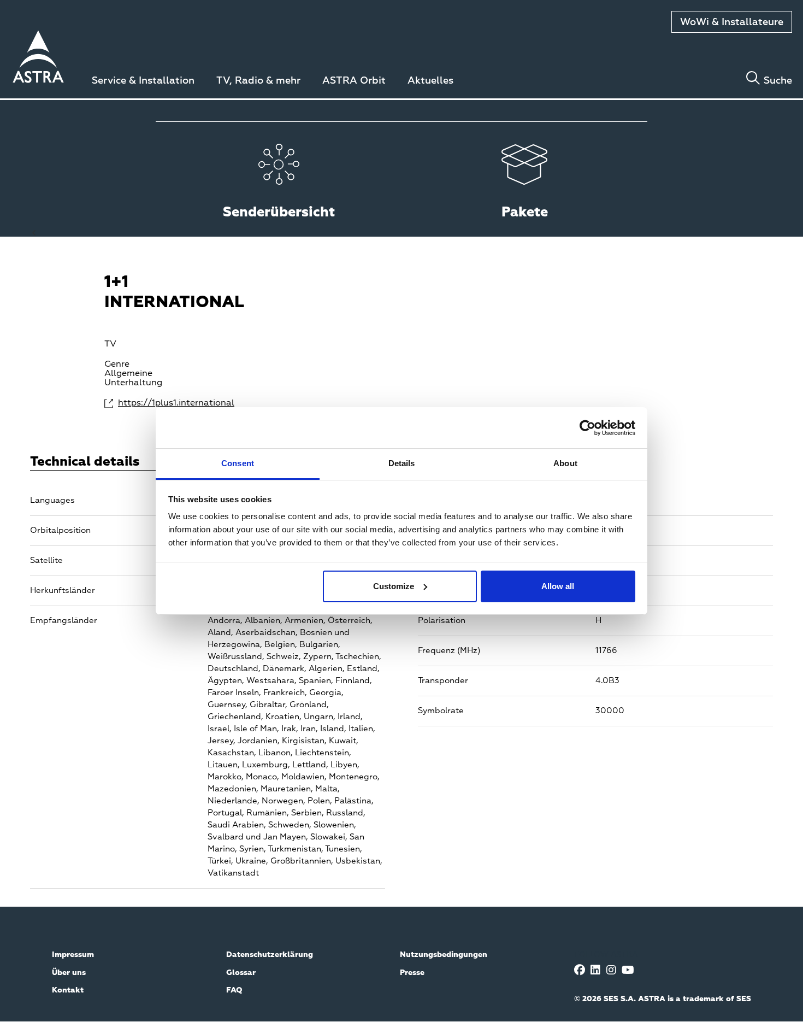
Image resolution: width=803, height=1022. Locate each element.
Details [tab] (401, 463)
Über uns (69, 973)
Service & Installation (143, 81)
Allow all (557, 586)
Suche (778, 81)
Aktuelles (430, 81)
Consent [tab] (237, 463)
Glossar (241, 973)
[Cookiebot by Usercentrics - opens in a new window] (587, 428)
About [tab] (565, 463)
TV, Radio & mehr (258, 81)
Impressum (73, 955)
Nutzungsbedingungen (443, 955)
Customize (393, 586)
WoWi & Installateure (731, 22)
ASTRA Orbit (354, 81)
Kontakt (68, 990)
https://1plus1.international (163, 403)
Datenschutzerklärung (269, 955)
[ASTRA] (38, 58)
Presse (412, 973)
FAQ (234, 990)
